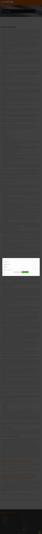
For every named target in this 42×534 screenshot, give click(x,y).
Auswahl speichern (17, 272)
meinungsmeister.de (9, 269)
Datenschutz (21, 274)
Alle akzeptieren (25, 272)
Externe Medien (8, 264)
